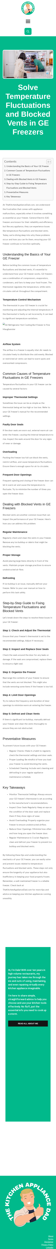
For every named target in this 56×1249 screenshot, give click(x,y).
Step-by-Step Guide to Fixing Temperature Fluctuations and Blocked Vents (26, 186)
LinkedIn (49, 1247)
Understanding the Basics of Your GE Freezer (27, 166)
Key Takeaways (13, 197)
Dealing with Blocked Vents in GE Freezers (26, 179)
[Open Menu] (28, 21)
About (50, 1236)
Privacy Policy (47, 1245)
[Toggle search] (28, 31)
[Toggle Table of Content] (47, 162)
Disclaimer (48, 1242)
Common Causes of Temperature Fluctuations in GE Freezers (28, 173)
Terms (50, 1239)
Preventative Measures (17, 192)
